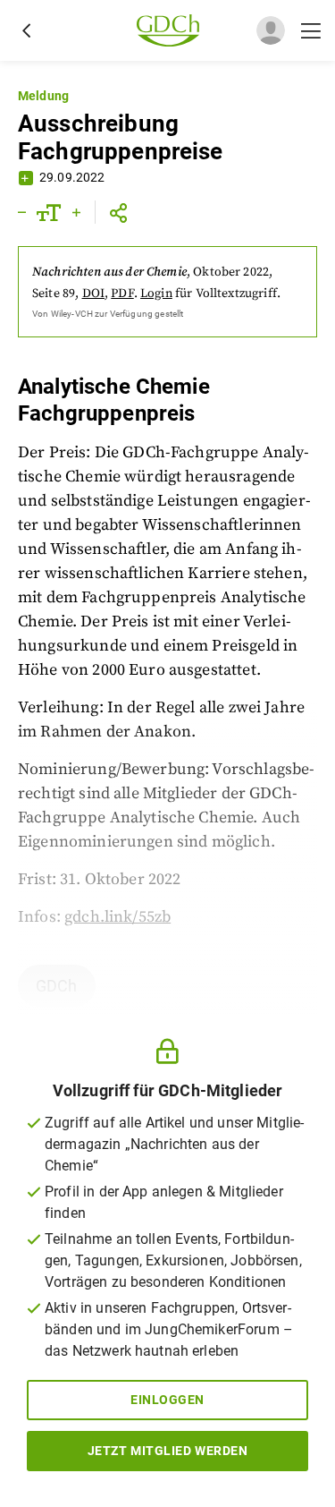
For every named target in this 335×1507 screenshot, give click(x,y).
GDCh (57, 985)
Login (156, 293)
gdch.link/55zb (117, 917)
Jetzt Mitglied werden (168, 1450)
